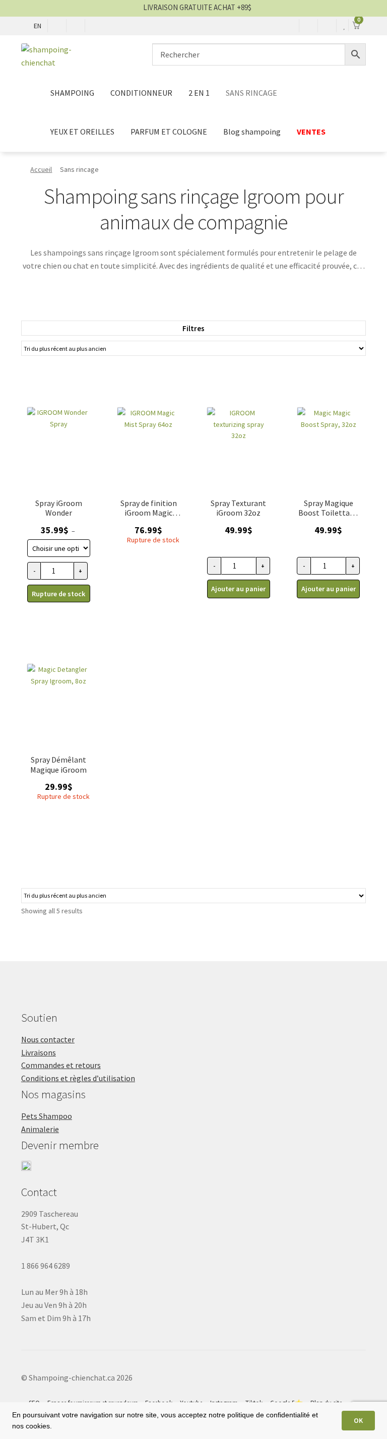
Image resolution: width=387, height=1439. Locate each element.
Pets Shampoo (46, 1116)
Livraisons (38, 1052)
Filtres (193, 328)
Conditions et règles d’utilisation (78, 1078)
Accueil (41, 169)
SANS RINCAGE (251, 93)
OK (358, 1420)
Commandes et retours (61, 1065)
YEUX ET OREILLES (82, 132)
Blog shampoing (252, 132)
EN (37, 25)
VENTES (312, 132)
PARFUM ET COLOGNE (169, 132)
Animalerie (40, 1129)
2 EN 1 (199, 93)
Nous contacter (48, 1039)
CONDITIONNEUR (141, 93)
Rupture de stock (58, 593)
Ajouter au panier (238, 588)
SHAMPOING (72, 93)
